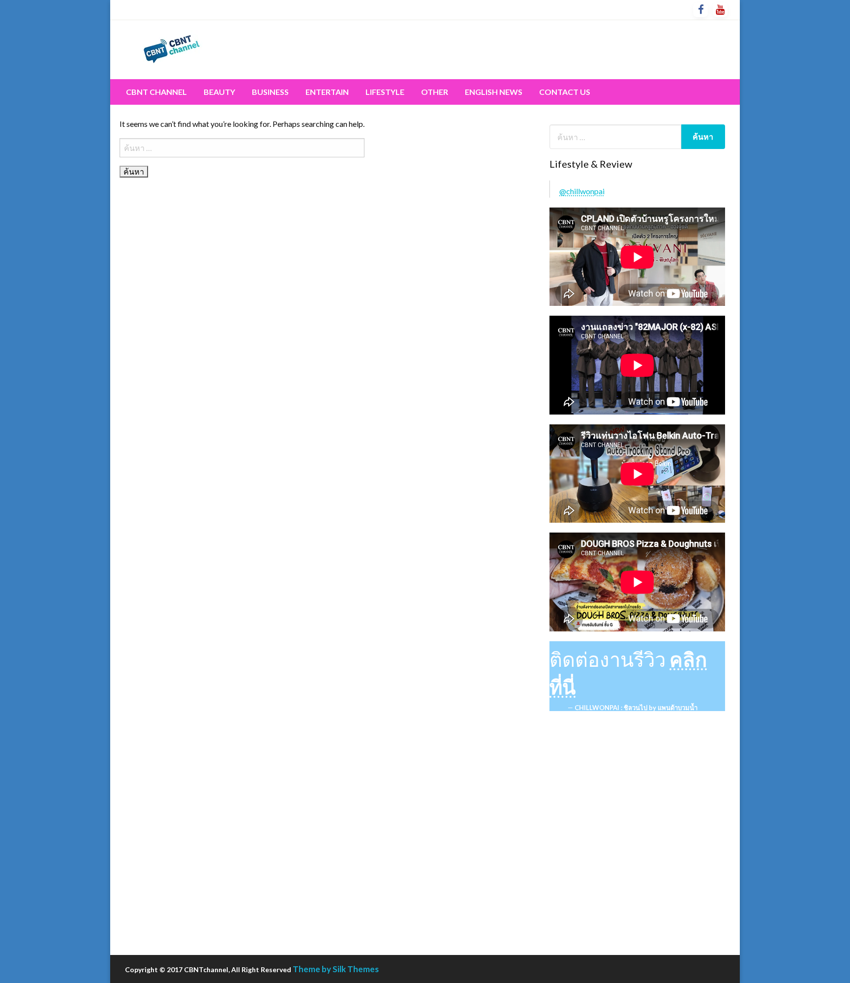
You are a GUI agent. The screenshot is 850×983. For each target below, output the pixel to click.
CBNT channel (156, 91)
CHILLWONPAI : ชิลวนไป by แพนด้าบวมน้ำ (636, 708)
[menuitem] (156, 92)
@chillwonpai (582, 191)
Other (434, 91)
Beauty (219, 91)
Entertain (327, 91)
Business (270, 91)
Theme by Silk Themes (336, 969)
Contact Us (564, 91)
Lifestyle (384, 91)
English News (493, 91)
